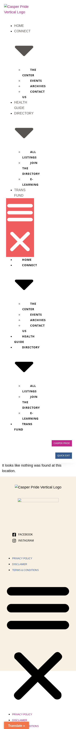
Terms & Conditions (25, 570)
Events (36, 81)
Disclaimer (19, 564)
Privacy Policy (22, 558)
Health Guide (24, 339)
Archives (38, 86)
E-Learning (30, 181)
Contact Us (33, 94)
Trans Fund (23, 426)
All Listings (29, 154)
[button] (20, 227)
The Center (29, 72)
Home (19, 25)
